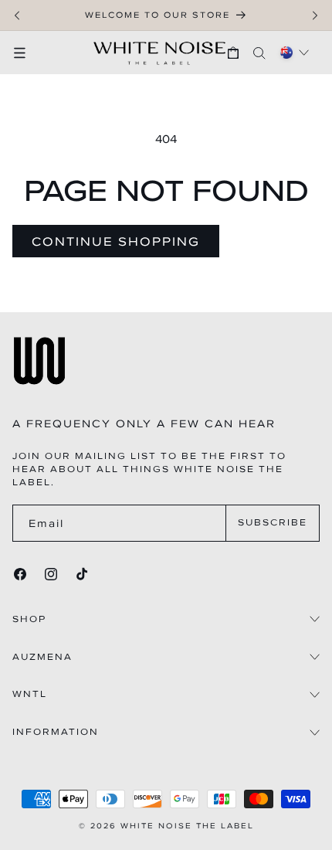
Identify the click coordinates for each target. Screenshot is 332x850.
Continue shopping (116, 241)
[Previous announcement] (17, 15)
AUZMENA (42, 657)
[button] (27, 53)
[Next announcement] (315, 15)
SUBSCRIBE (272, 522)
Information (55, 732)
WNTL (29, 694)
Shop (29, 619)
